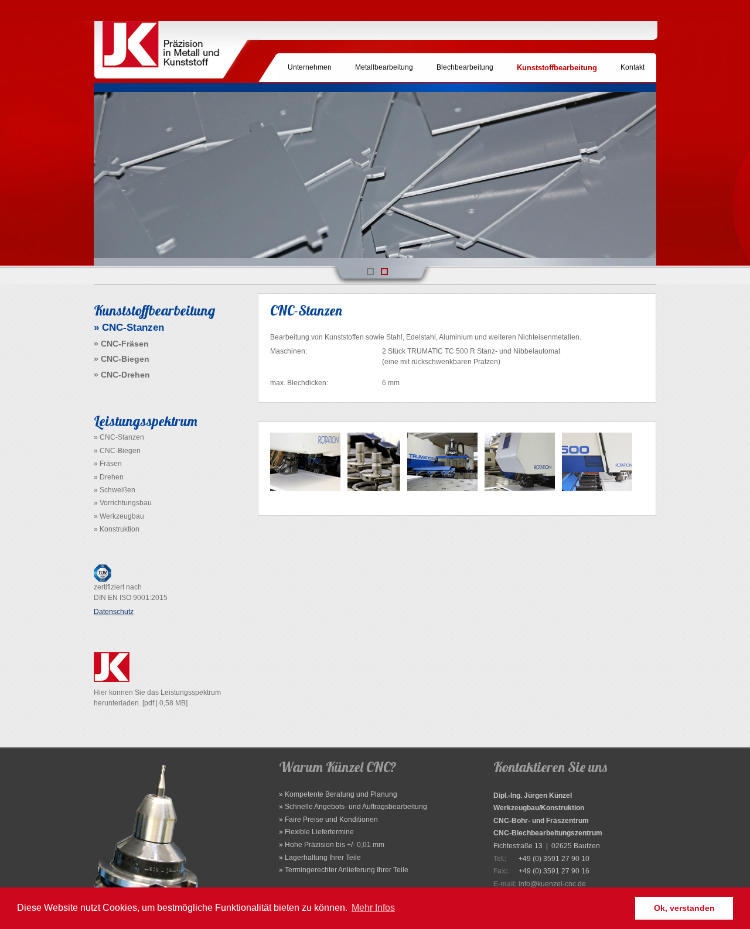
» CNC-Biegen (121, 359)
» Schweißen (114, 490)
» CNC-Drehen (122, 374)
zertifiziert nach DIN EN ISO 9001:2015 (131, 592)
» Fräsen (108, 464)
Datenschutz (114, 612)
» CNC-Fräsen (121, 343)
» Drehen (109, 477)
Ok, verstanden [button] (684, 908)
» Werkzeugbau (119, 516)
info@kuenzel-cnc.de (552, 884)
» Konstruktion (116, 529)
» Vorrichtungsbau (123, 503)
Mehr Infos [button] (373, 908)
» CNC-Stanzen (119, 437)
